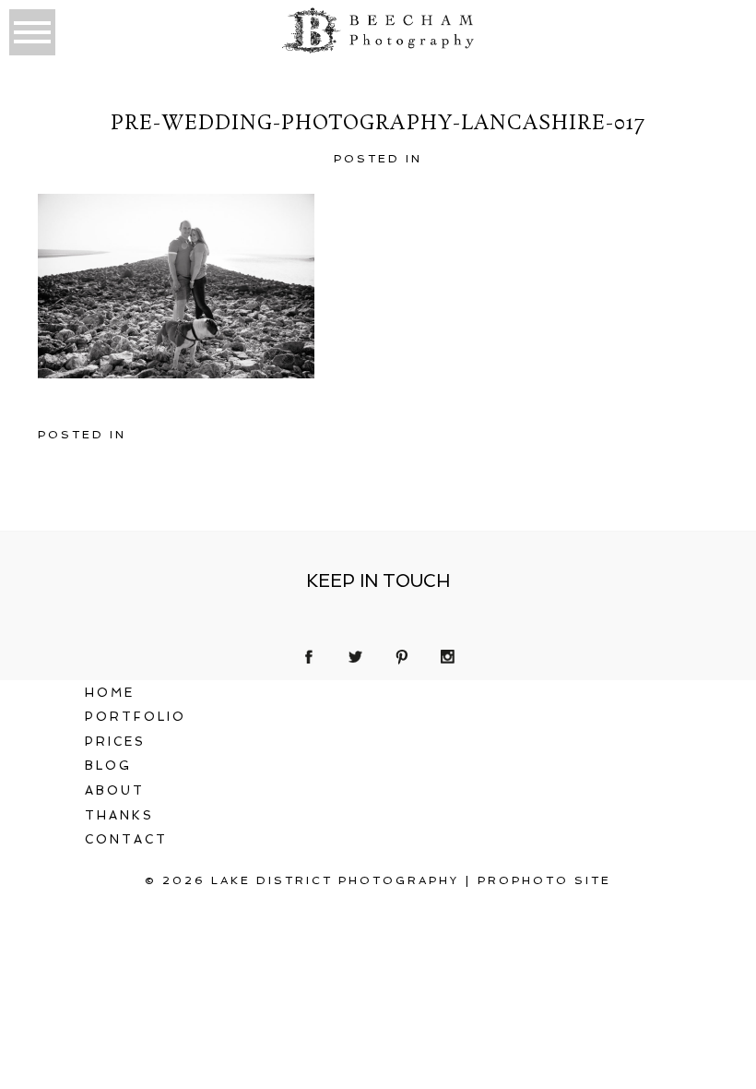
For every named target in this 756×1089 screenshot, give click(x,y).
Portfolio (135, 717)
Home (110, 693)
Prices (115, 741)
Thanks (119, 815)
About (115, 790)
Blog (108, 765)
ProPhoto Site (544, 880)
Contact (126, 839)
